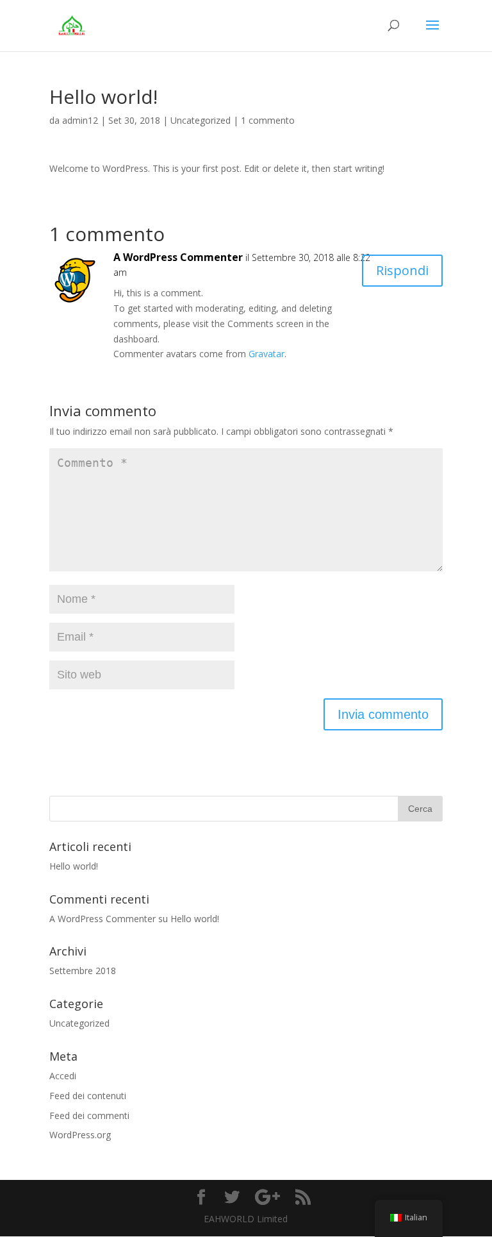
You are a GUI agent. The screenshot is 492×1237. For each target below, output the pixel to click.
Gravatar (266, 354)
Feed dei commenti (89, 1115)
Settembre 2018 (82, 970)
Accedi (62, 1076)
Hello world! (73, 866)
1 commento (268, 120)
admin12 (80, 120)
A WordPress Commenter (178, 257)
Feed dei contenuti (87, 1096)
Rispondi (402, 270)
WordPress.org (80, 1135)
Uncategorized (200, 120)
